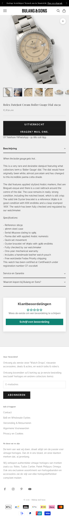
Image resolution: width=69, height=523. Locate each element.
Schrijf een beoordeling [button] (34, 321)
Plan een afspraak (54, 3)
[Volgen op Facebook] (4, 489)
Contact (7, 412)
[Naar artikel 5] (48, 92)
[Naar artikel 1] (7, 92)
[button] (34, 149)
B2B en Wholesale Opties (16, 417)
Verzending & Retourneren (17, 423)
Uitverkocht (34, 124)
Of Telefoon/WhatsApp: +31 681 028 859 (24, 137)
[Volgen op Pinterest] (21, 489)
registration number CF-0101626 (20, 266)
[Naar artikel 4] (38, 92)
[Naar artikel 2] (17, 92)
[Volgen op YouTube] (29, 489)
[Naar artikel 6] (59, 92)
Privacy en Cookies (13, 433)
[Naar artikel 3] (28, 92)
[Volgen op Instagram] (13, 489)
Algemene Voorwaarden (16, 428)
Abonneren (17, 395)
